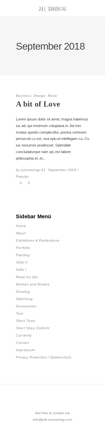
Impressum (25, 350)
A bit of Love (38, 104)
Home (21, 226)
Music (53, 96)
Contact (22, 343)
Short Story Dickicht (33, 328)
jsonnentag (30, 170)
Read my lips (27, 277)
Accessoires (26, 306)
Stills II (21, 262)
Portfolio (23, 248)
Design (39, 96)
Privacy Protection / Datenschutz (43, 357)
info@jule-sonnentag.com (52, 419)
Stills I (21, 270)
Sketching (24, 299)
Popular (22, 176)
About (21, 233)
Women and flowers (33, 284)
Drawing (23, 291)
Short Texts (25, 321)
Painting (23, 255)
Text (19, 313)
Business (23, 96)
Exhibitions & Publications (38, 240)
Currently (24, 335)
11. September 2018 (59, 170)
